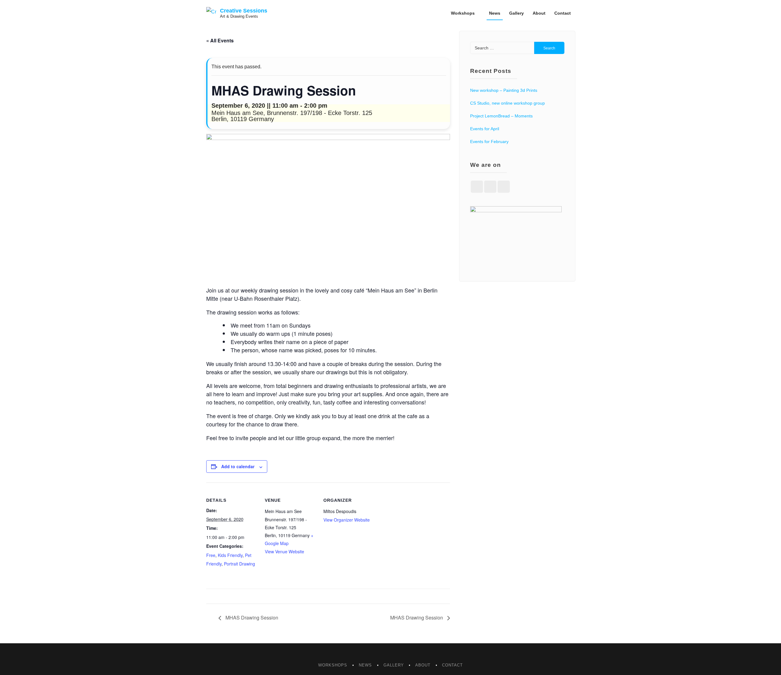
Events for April (484, 128)
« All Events (220, 40)
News (494, 13)
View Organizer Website (346, 520)
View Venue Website (284, 551)
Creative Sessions (243, 11)
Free (210, 555)
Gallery (516, 13)
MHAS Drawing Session (251, 617)
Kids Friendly (230, 555)
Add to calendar (237, 466)
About (539, 13)
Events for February (489, 141)
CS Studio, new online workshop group (507, 103)
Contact (562, 13)
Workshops (463, 13)
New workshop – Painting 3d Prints (503, 90)
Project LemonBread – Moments (501, 115)
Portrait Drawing (239, 564)
